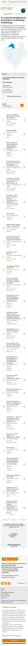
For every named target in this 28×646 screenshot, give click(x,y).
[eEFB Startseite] (7, 8)
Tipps (15, 525)
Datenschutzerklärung (8, 635)
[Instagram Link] (5, 583)
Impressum (18, 635)
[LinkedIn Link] (9, 583)
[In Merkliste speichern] (24, 120)
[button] (23, 11)
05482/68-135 (7, 90)
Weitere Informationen (14, 96)
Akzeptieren (14, 640)
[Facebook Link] (2, 583)
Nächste (22, 519)
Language (4, 1)
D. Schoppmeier (8, 92)
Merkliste (24, 1)
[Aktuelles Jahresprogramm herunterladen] (14, 536)
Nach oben (21, 583)
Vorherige (5, 519)
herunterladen (14, 545)
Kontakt (11, 527)
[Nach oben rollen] (25, 583)
